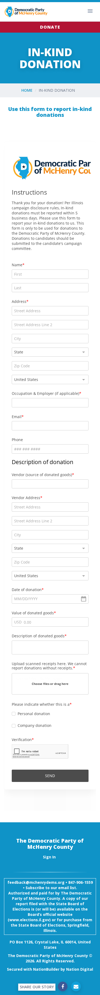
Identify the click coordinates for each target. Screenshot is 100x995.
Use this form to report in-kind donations (50, 111)
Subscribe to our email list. (51, 887)
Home (27, 90)
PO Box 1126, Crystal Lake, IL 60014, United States (50, 944)
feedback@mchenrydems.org (36, 882)
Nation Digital (79, 969)
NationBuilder (46, 969)
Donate (50, 27)
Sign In (49, 856)
